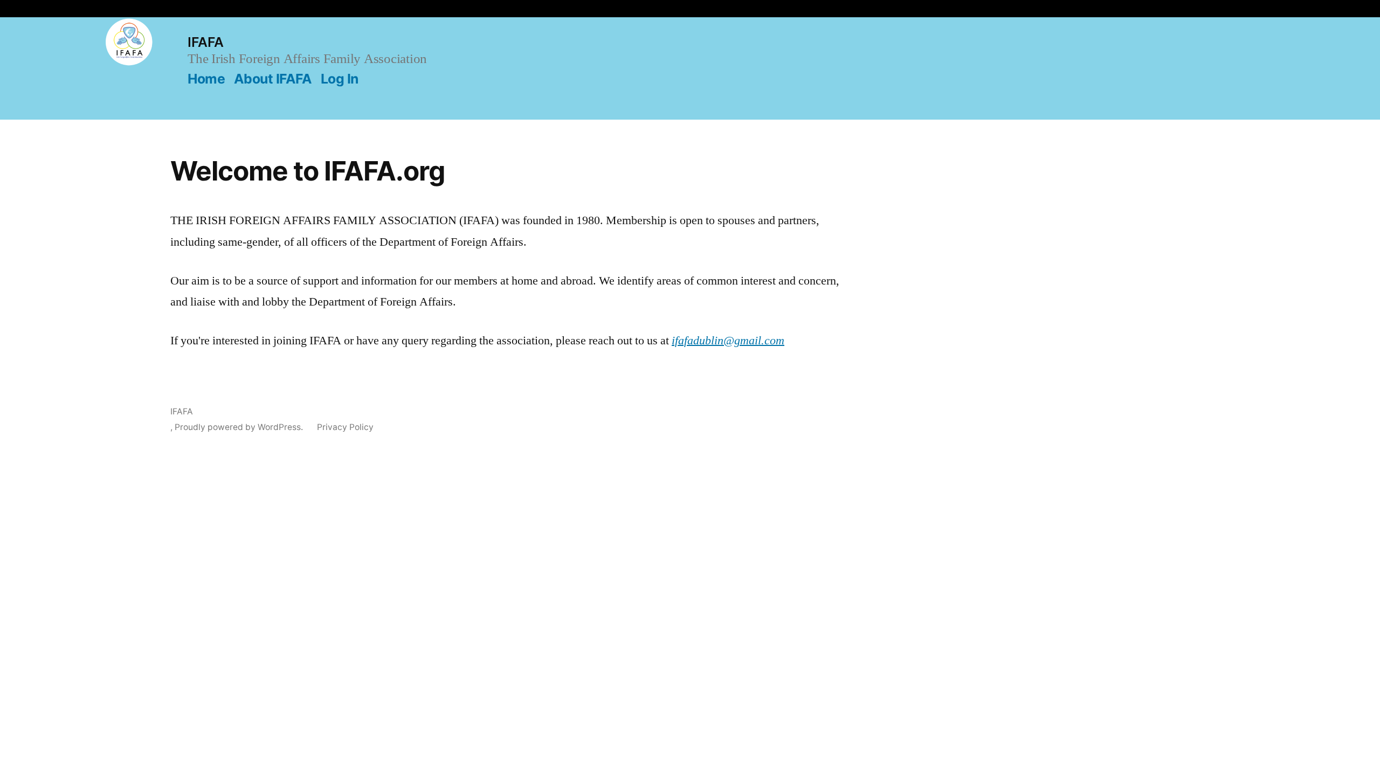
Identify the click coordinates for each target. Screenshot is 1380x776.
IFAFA (206, 42)
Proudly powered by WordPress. (239, 427)
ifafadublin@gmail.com (728, 340)
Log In (339, 79)
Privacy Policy (345, 427)
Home (206, 79)
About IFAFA (273, 79)
